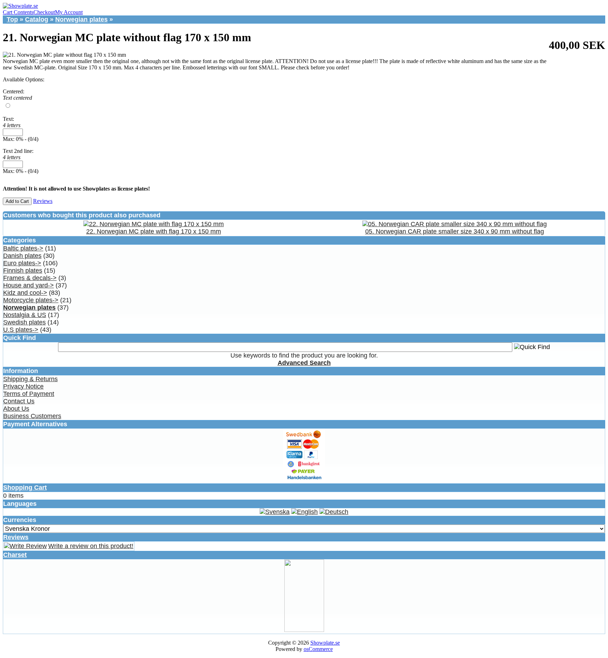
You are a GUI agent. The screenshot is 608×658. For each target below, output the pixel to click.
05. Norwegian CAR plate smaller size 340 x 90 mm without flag (454, 231)
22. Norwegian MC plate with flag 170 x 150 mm (153, 231)
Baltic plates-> (23, 248)
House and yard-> (28, 285)
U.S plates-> (20, 329)
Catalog (36, 19)
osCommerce (318, 649)
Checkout (44, 12)
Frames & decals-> (30, 277)
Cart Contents (18, 12)
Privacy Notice (23, 386)
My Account (69, 12)
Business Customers (32, 416)
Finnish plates (22, 270)
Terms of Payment (28, 393)
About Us (16, 408)
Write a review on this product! (90, 546)
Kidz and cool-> (25, 292)
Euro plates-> (22, 263)
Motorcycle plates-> (30, 300)
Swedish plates (24, 322)
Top (12, 19)
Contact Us (18, 401)
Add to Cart (17, 201)
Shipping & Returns (30, 379)
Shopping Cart (25, 487)
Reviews (42, 201)
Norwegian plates (81, 19)
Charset (15, 554)
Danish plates (22, 255)
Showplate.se (325, 643)
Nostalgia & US (24, 314)
